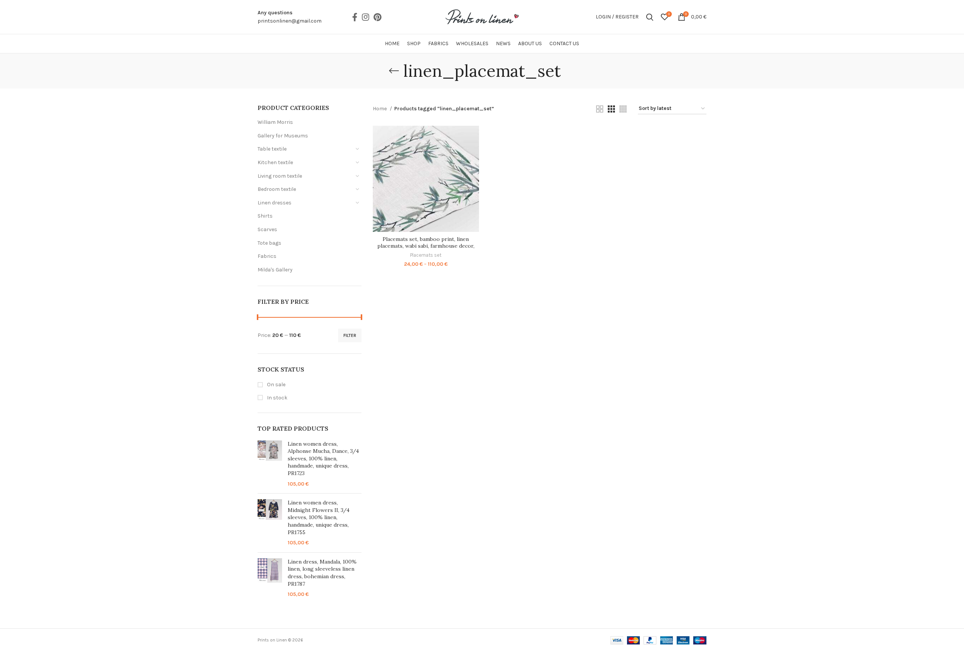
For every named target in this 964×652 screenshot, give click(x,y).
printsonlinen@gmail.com (290, 21)
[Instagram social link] (365, 17)
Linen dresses (274, 203)
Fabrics (267, 256)
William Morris (275, 122)
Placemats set (425, 255)
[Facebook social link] (355, 17)
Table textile (272, 149)
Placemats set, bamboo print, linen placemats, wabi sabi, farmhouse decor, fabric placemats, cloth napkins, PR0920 (426, 246)
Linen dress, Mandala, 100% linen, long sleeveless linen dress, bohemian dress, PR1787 (322, 572)
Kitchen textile (275, 162)
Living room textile (280, 176)
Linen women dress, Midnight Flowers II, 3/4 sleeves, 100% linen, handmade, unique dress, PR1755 (318, 517)
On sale (275, 384)
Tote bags (269, 243)
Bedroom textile (277, 189)
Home (380, 108)
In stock (276, 398)
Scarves (267, 229)
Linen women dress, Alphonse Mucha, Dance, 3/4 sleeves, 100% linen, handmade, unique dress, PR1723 (323, 458)
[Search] (649, 16)
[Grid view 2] (599, 109)
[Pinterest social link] (377, 17)
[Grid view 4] (623, 109)
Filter (349, 335)
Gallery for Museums (283, 136)
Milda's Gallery (275, 270)
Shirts (265, 216)
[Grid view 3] (611, 109)
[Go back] (393, 70)
